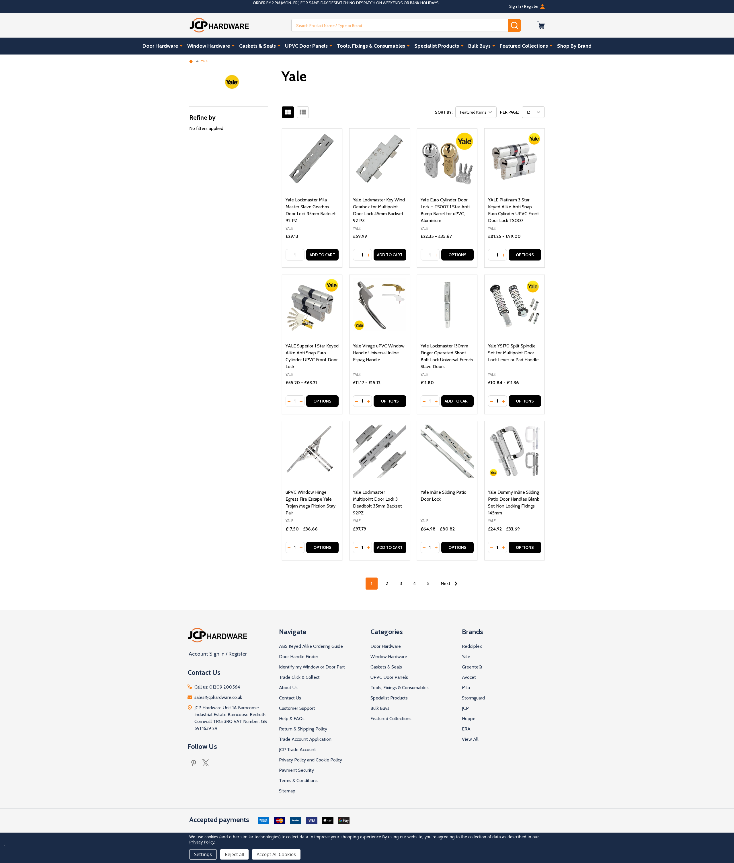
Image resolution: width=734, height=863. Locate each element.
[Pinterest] (194, 763)
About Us (288, 687)
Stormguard (473, 698)
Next (446, 583)
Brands (472, 631)
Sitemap (287, 791)
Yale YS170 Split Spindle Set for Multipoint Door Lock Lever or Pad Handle (513, 352)
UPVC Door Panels (306, 46)
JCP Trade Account (297, 749)
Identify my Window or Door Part (312, 667)
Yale (466, 656)
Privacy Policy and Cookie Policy (310, 760)
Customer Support (297, 708)
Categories (386, 631)
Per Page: (509, 112)
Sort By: (443, 112)
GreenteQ (472, 667)
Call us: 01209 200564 (217, 687)
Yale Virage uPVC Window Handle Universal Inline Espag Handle (379, 352)
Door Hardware (160, 46)
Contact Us (290, 698)
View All (470, 739)
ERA (466, 729)
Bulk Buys (479, 46)
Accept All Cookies (276, 854)
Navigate (292, 631)
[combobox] (399, 25)
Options (457, 254)
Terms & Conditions (298, 780)
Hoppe (468, 718)
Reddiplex (472, 646)
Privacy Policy (201, 842)
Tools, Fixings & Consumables (371, 46)
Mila (466, 687)
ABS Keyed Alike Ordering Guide (311, 646)
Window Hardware (208, 46)
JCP (465, 708)
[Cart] (541, 25)
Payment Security (296, 770)
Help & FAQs (291, 718)
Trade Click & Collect (299, 677)
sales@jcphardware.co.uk (218, 697)
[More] (181, 46)
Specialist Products (436, 46)
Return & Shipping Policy (303, 729)
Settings (203, 854)
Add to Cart (322, 254)
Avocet (469, 677)
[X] (206, 763)
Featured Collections (524, 46)
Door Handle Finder (298, 656)
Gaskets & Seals (257, 46)
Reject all (234, 854)
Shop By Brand (574, 46)
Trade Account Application (305, 739)
